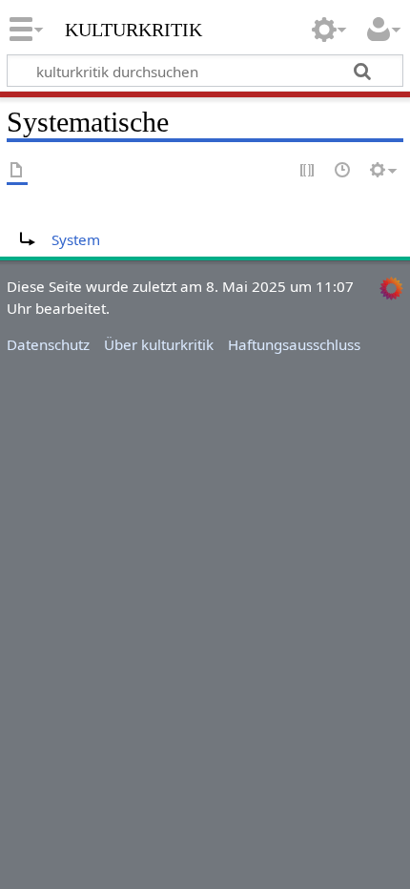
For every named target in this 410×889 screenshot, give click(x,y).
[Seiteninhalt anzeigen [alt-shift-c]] (17, 171)
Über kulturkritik (159, 344)
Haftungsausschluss (294, 344)
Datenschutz (48, 344)
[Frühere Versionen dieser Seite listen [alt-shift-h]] (343, 171)
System (75, 239)
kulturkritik (133, 27)
